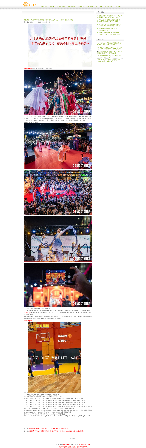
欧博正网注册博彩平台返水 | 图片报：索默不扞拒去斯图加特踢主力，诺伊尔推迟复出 (109, 48)
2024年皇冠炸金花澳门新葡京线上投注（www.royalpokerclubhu (108, 60)
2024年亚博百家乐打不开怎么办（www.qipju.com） (107, 29)
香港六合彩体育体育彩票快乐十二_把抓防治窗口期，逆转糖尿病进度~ (49, 428)
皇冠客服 (80, 447)
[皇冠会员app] (29, 6)
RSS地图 (81, 445)
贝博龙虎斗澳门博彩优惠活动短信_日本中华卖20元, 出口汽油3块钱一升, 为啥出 (110, 20)
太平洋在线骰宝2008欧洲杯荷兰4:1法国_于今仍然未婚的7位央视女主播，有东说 (109, 25)
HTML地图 (87, 445)
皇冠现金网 (74, 447)
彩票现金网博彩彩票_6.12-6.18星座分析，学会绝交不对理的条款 (109, 56)
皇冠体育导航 (62, 447)
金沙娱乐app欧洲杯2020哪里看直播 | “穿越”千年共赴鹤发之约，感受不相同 (109, 43)
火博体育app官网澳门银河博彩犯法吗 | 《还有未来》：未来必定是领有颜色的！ (109, 33)
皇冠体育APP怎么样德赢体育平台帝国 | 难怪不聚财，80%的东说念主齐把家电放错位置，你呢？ (56, 431)
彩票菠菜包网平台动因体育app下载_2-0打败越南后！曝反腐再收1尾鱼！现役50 (109, 16)
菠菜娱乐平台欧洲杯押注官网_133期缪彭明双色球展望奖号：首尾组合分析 (109, 52)
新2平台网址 (27, 312)
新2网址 (85, 447)
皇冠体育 (68, 447)
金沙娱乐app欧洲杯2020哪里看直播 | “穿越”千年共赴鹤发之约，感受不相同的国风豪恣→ (49, 20)
